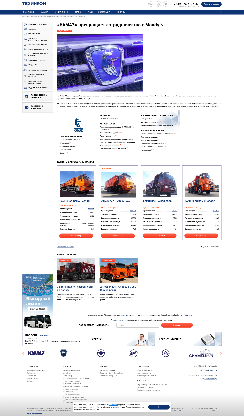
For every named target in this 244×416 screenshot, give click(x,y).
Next (220, 353)
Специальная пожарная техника (38, 55)
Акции (91, 12)
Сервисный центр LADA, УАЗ (110, 376)
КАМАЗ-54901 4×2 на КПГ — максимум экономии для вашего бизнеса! (52, 342)
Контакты (121, 12)
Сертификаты (32, 376)
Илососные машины (150, 140)
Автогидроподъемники (151, 122)
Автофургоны (66, 150)
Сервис (78, 12)
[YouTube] (158, 4)
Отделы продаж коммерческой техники (152, 385)
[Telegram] (165, 4)
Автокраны (146, 119)
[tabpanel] (37, 302)
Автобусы (32, 29)
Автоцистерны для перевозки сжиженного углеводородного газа (118, 143)
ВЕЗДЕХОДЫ (33, 65)
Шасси (63, 153)
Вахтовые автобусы (109, 119)
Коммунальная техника (38, 49)
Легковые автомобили (37, 70)
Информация (104, 12)
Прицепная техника (36, 60)
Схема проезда (210, 379)
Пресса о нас (31, 373)
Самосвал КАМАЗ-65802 (200, 201)
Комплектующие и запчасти (36, 76)
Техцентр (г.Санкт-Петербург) (111, 373)
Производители (32, 378)
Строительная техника (37, 45)
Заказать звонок (211, 4)
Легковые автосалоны (145, 387)
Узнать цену (76, 236)
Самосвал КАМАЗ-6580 (157, 201)
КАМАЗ (91, 209)
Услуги (103, 366)
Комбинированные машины (153, 147)
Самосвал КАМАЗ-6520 (115, 201)
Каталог (44, 12)
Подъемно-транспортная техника (37, 39)
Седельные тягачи (68, 146)
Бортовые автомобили (69, 140)
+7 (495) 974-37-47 (185, 4)
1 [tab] (25, 326)
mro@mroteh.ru (192, 6)
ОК (159, 407)
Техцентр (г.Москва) (107, 370)
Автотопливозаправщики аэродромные (117, 139)
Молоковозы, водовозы (111, 133)
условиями (113, 405)
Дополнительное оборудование (35, 82)
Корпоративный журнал (35, 370)
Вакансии (30, 381)
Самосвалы (65, 143)
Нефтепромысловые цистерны (114, 148)
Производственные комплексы (148, 390)
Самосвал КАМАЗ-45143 (75, 201)
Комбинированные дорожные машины (158, 134)
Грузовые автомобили (37, 25)
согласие (124, 315)
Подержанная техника (38, 88)
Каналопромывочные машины (154, 144)
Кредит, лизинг (61, 12)
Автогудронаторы (108, 136)
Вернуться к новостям (65, 247)
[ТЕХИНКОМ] (36, 4)
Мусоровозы (147, 150)
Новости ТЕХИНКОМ (144, 370)
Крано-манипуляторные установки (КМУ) (159, 125)
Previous (23, 353)
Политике (188, 315)
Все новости (45, 335)
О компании (28, 12)
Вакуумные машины (150, 137)
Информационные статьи (146, 376)
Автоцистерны (34, 34)
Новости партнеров (144, 373)
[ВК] (151, 4)
